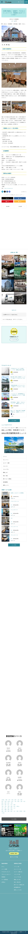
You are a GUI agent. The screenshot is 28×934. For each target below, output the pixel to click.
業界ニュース (21, 433)
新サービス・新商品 (7, 478)
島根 (11, 807)
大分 (14, 811)
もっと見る (14, 420)
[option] (13, 830)
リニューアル (24, 427)
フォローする (14, 339)
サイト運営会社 (5, 879)
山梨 (21, 801)
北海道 (3, 799)
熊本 (11, 811)
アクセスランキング (6, 871)
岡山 (5, 807)
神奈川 (9, 801)
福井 (14, 804)
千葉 (15, 801)
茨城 (5, 801)
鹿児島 (21, 811)
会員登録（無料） (14, 853)
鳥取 (8, 807)
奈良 (14, 806)
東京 (2, 801)
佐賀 (5, 811)
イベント (3, 427)
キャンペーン (8, 427)
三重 (11, 803)
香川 (2, 809)
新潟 (2, 804)
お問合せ (3, 882)
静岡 (5, 803)
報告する (24, 191)
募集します (5, 430)
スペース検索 (4, 869)
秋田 (15, 799)
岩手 (9, 799)
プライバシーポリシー (6, 874)
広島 (2, 807)
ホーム (3, 866)
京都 (8, 806)
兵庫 (5, 806)
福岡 (2, 811)
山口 (14, 807)
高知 (11, 809)
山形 (18, 799)
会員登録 (26, 1)
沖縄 (24, 811)
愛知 (2, 803)
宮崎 (17, 811)
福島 (21, 799)
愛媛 (5, 809)
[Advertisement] (14, 219)
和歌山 (18, 806)
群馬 (18, 801)
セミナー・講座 (14, 427)
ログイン (22, 1)
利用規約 (3, 876)
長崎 (8, 811)
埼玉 (24, 801)
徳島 (8, 809)
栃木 (12, 801)
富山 (8, 804)
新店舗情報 (16, 19)
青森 (6, 799)
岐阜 (8, 803)
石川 (11, 804)
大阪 (2, 806)
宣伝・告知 (12, 430)
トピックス (20, 427)
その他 (3, 812)
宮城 (12, 799)
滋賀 (11, 806)
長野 (5, 804)
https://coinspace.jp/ (8, 188)
